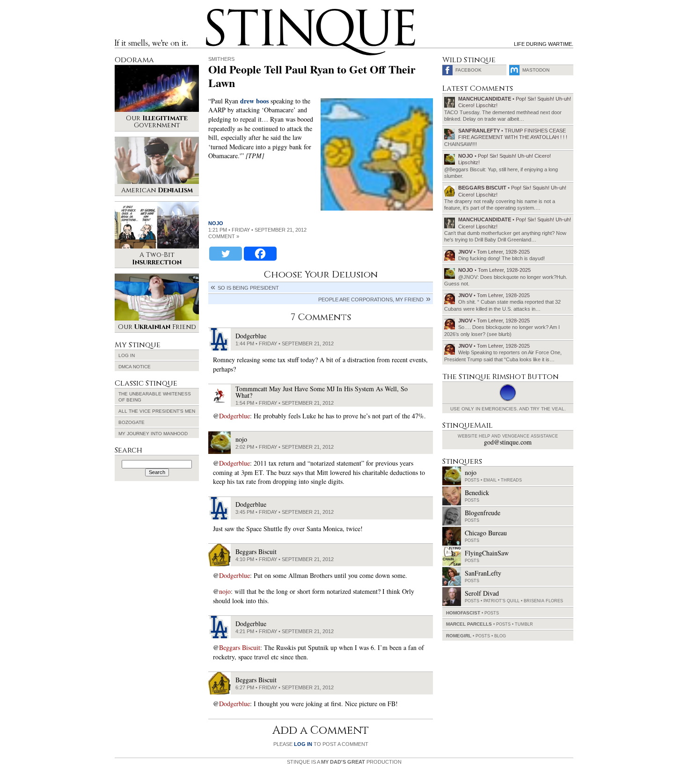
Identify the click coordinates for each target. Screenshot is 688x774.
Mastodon (535, 70)
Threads (511, 480)
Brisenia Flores (543, 601)
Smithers (221, 59)
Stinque (214, 12)
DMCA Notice (134, 366)
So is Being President (248, 288)
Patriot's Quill (501, 601)
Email (490, 480)
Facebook (468, 70)
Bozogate (131, 422)
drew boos (254, 101)
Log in (126, 355)
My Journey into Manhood (153, 433)
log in (303, 744)
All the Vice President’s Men (156, 411)
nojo (215, 223)
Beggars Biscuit (239, 647)
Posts (472, 480)
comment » (223, 236)
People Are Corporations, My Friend (371, 299)
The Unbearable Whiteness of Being (154, 396)
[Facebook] (260, 254)
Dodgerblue (234, 415)
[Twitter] (225, 254)
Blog (500, 636)
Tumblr (524, 624)
